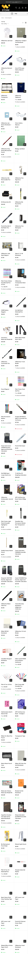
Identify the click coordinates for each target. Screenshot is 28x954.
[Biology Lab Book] (21, 141)
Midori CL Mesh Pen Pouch (6, 736)
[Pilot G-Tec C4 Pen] (7, 676)
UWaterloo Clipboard (18, 96)
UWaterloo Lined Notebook (19, 946)
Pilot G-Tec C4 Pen (6, 684)
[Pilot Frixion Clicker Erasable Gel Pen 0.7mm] (7, 273)
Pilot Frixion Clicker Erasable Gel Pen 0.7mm (6, 282)
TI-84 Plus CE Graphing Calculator (20, 474)
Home (2, 17)
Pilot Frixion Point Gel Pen (20, 390)
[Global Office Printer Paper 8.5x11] (7, 937)
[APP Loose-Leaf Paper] (21, 889)
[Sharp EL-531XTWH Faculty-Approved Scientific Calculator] (7, 570)
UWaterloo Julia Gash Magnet (5, 254)
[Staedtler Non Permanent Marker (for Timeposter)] (21, 513)
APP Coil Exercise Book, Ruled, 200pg (20, 498)
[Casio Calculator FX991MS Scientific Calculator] (21, 542)
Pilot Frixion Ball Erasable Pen (19, 685)
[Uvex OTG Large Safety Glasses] (21, 60)
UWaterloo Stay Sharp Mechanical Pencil (6, 150)
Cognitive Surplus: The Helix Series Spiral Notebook (6, 816)
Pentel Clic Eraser (20, 446)
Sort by (3, 21)
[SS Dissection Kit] (7, 194)
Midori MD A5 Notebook (4, 632)
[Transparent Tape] (21, 728)
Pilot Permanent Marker (5, 417)
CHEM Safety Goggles (4, 311)
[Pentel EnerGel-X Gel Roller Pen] (7, 218)
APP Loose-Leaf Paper (19, 898)
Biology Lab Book (20, 149)
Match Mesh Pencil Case (6, 764)
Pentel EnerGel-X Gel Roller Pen (6, 227)
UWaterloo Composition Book (20, 281)
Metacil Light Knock (20, 844)
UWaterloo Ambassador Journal (7, 498)
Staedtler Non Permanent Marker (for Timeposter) (20, 523)
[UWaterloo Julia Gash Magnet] (7, 245)
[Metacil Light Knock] (21, 836)
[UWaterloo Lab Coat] (7, 32)
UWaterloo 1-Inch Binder (20, 362)
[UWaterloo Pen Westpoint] (21, 218)
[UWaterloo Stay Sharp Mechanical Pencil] (7, 141)
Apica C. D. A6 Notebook (19, 254)
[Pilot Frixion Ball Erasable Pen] (21, 676)
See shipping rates (20, 1)
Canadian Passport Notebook (6, 659)
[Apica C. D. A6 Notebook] (21, 245)
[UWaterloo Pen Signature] (21, 170)
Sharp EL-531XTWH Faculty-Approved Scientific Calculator (7, 579)
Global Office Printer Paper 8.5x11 (7, 946)
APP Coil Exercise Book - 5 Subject (20, 712)
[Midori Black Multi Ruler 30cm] (21, 329)
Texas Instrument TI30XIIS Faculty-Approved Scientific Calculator (6, 448)
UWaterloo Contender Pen (5, 362)
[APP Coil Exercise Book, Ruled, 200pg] (21, 489)
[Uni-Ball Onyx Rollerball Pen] (21, 302)
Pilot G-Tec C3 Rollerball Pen (5, 870)
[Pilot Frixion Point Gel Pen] (21, 381)
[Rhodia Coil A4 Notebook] (21, 783)
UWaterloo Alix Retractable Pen (5, 178)
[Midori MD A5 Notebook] (7, 623)
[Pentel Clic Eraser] (21, 438)
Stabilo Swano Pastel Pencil (7, 551)
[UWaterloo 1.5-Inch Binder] (21, 623)
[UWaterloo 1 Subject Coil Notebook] (21, 32)
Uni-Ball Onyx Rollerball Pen (19, 311)
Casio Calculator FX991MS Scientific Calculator (20, 552)
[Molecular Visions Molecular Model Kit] (7, 783)
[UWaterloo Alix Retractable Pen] (7, 170)
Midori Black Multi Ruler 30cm (20, 338)
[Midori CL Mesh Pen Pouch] (7, 728)
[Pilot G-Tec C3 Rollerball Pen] (7, 862)
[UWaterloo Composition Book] (21, 273)
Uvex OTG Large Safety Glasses (19, 69)
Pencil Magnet (5, 389)
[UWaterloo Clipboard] (21, 87)
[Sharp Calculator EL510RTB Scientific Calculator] (21, 807)
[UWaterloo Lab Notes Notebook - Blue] (7, 115)
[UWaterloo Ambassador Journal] (7, 489)
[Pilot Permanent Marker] (7, 408)
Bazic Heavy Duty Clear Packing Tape (6, 898)
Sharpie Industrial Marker (20, 870)
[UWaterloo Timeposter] (7, 87)
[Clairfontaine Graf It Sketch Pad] (7, 704)
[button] (22, 7)
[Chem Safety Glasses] (21, 115)
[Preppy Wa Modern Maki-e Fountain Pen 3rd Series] (21, 408)
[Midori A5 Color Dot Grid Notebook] (21, 755)
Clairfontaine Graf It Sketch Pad (6, 712)
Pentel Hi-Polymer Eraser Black (20, 922)
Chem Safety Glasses (19, 124)
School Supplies (8, 17)
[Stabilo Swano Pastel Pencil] (7, 542)
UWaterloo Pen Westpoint (19, 227)
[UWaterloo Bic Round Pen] (21, 194)
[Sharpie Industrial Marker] (21, 862)
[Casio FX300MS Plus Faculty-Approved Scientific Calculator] (21, 570)
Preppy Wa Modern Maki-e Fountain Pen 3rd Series (21, 418)
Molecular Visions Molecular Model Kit (6, 791)
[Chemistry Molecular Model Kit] (7, 329)
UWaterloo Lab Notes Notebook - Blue (6, 124)
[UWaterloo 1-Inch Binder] (21, 353)
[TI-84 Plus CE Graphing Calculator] (21, 465)
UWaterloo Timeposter (4, 96)
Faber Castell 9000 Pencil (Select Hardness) (20, 660)
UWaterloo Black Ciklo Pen (5, 604)
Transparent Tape (20, 736)
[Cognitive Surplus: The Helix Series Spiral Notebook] (7, 807)
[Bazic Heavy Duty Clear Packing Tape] (7, 889)
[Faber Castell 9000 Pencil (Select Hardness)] (21, 650)
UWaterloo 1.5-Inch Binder (20, 632)
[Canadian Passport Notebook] (7, 650)
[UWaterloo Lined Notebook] (21, 937)
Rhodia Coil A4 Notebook (19, 791)
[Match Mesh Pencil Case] (7, 755)
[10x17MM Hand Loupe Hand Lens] (7, 465)
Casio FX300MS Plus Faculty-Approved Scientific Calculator (21, 579)
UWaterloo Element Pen (6, 69)
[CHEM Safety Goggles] (7, 302)
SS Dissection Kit (6, 202)
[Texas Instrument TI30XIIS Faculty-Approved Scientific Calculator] (7, 438)
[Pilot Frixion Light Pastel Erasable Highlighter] (7, 513)
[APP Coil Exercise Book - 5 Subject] (21, 704)
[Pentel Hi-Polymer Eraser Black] (21, 913)
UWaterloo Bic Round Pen (19, 203)
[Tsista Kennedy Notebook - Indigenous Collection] (21, 596)
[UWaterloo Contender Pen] (7, 353)
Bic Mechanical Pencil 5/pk (5, 845)
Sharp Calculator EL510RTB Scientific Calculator (20, 816)
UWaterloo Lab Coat (6, 40)
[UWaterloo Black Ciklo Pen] (7, 596)
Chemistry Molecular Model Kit (6, 338)
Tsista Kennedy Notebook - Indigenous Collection (19, 606)
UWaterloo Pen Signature (19, 178)
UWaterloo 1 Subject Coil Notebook (20, 41)
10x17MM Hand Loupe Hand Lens (6, 474)
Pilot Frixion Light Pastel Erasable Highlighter (6, 523)
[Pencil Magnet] (7, 381)
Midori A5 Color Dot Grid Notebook (20, 764)
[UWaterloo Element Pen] (7, 60)
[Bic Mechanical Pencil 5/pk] (7, 836)
